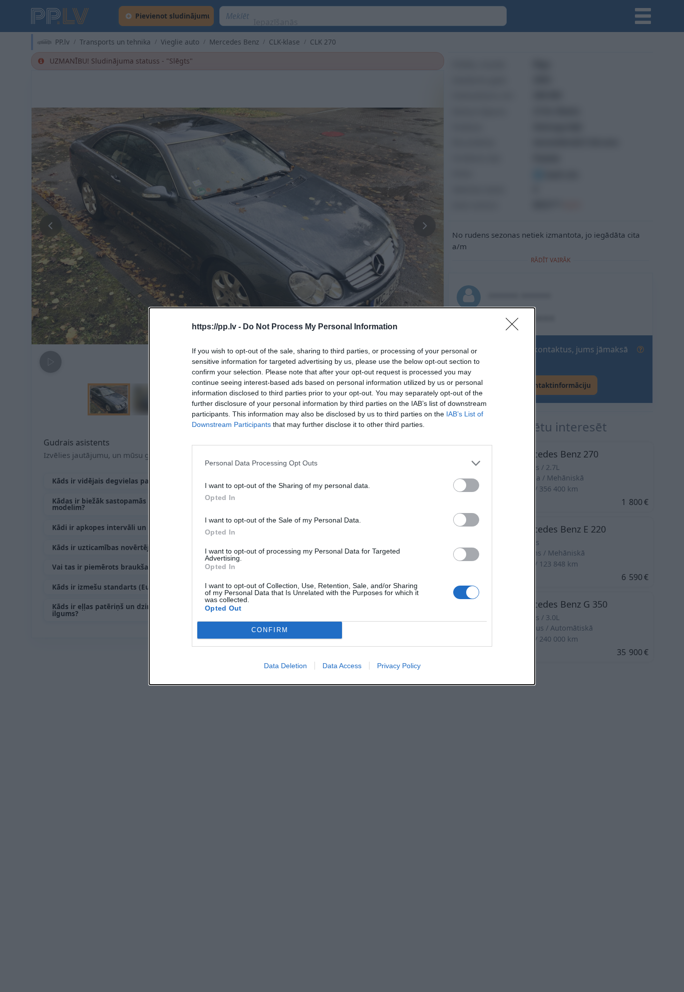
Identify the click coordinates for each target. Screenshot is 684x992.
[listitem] (342, 463)
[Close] (515, 327)
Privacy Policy (399, 666)
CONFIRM (269, 630)
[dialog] (342, 496)
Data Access (342, 666)
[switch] (466, 485)
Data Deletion (285, 666)
